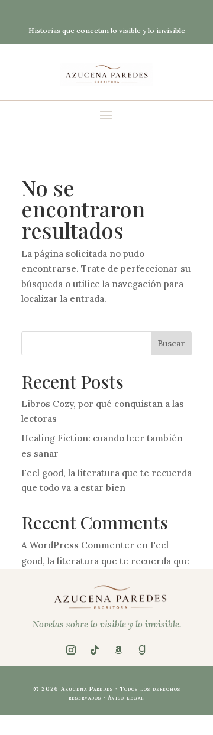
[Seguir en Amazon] (118, 649)
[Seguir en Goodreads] (142, 649)
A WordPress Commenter (77, 545)
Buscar (171, 343)
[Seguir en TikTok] (94, 649)
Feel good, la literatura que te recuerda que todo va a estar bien (105, 561)
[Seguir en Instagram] (71, 649)
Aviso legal (126, 697)
